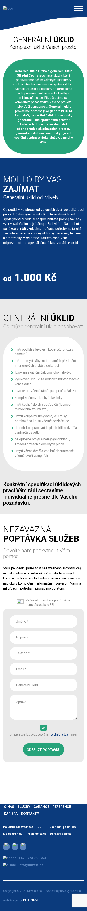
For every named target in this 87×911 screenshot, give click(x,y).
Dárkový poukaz (61, 833)
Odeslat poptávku (44, 750)
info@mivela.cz (31, 865)
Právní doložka (36, 833)
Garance (41, 807)
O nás (9, 807)
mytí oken (22, 391)
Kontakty (30, 814)
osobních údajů (60, 734)
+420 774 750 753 (32, 858)
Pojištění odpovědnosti (18, 827)
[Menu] (78, 8)
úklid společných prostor (51, 120)
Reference (62, 807)
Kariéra (11, 814)
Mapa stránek (12, 833)
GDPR (41, 827)
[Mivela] (8, 8)
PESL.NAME (31, 900)
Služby (24, 807)
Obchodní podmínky (62, 827)
